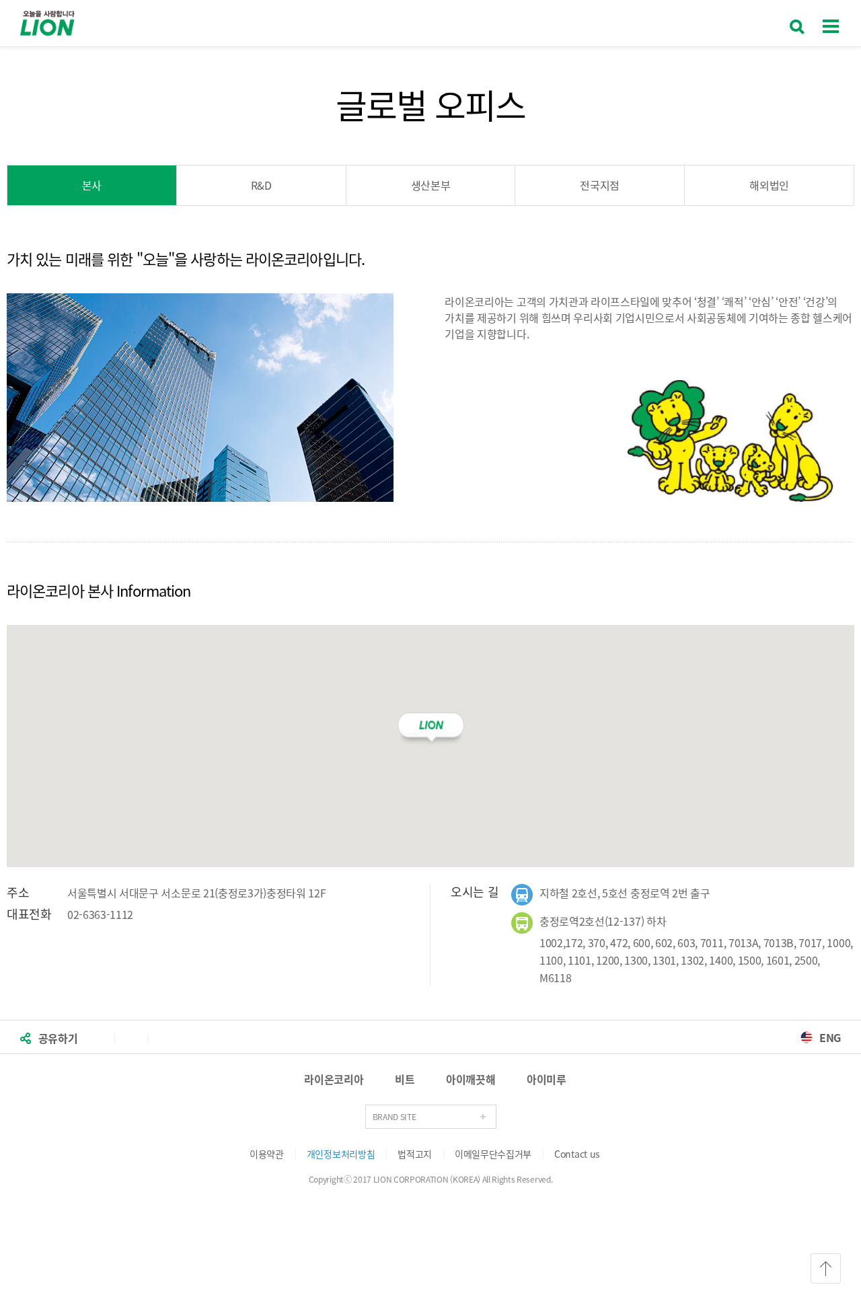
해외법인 (769, 185)
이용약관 (267, 1153)
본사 (92, 185)
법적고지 (415, 1153)
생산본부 (431, 185)
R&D (261, 185)
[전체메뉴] (831, 23)
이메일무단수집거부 (493, 1153)
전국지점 (600, 185)
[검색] (797, 23)
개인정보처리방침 (341, 1153)
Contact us (577, 1153)
